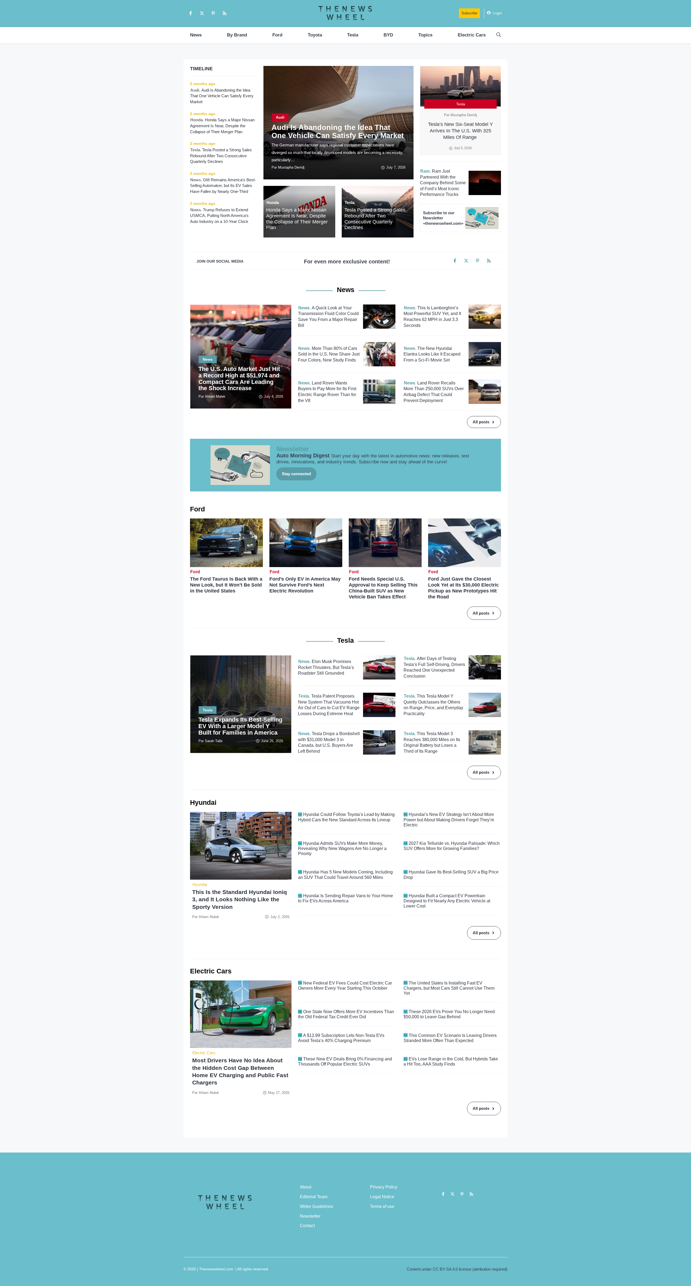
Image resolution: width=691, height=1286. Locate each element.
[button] (498, 35)
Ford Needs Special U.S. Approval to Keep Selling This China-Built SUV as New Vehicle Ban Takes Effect (383, 588)
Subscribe (469, 13)
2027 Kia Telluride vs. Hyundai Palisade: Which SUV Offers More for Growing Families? (452, 846)
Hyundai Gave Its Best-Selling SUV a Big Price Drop (451, 874)
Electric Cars (472, 35)
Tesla (352, 35)
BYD (388, 35)
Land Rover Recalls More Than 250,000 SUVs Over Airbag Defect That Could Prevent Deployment (434, 392)
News (196, 35)
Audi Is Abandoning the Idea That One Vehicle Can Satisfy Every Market (338, 131)
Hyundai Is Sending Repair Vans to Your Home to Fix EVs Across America (345, 898)
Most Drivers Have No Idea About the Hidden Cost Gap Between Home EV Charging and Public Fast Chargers (240, 1071)
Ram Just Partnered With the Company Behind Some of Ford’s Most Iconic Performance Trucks (443, 183)
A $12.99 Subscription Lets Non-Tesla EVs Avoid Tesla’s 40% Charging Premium (341, 1038)
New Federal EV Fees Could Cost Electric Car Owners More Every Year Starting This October (345, 985)
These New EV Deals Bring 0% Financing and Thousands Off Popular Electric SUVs (345, 1061)
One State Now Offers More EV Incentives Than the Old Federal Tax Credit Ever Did (346, 1014)
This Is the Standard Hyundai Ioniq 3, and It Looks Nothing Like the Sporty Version (239, 899)
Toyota (315, 35)
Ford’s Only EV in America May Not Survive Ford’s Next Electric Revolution (305, 585)
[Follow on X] (202, 13)
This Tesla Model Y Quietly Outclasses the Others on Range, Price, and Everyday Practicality (433, 705)
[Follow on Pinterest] (213, 13)
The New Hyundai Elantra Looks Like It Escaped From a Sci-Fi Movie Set (432, 354)
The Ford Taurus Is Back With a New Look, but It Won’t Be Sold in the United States (226, 585)
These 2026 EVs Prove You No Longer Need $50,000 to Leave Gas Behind (449, 1014)
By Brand (237, 35)
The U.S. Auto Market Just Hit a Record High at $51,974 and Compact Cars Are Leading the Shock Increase (239, 378)
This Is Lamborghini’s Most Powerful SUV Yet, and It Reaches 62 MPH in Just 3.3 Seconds (432, 317)
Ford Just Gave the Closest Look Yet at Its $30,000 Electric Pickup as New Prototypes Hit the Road (463, 588)
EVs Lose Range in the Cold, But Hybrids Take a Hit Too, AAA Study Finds (451, 1061)
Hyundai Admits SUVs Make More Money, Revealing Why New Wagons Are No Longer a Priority (342, 848)
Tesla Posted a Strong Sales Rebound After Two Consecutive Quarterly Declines (374, 218)
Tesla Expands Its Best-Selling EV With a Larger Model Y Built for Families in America (240, 726)
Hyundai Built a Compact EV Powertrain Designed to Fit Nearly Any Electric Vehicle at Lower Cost (447, 900)
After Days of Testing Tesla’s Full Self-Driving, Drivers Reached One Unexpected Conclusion (434, 667)
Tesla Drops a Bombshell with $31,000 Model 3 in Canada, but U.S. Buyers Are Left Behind (329, 742)
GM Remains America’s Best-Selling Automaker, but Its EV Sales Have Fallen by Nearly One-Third (223, 186)
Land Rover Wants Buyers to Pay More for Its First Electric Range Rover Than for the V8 (327, 392)
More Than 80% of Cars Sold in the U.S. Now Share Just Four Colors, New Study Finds (329, 354)
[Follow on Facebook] (190, 13)
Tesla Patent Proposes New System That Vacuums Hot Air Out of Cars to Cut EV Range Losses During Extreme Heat (329, 705)
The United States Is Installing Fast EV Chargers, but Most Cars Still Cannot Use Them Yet (449, 988)
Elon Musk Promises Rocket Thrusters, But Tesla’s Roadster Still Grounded (326, 667)
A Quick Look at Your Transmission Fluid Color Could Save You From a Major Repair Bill (328, 317)
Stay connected (296, 473)
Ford (277, 35)
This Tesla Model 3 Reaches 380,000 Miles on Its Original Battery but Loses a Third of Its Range (432, 742)
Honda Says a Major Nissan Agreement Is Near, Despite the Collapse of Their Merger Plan (297, 218)
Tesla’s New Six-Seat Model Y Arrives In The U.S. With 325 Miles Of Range (460, 131)
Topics (425, 35)
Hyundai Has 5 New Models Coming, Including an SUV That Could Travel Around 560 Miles (345, 874)
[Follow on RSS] (224, 13)
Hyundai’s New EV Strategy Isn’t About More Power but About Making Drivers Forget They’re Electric (449, 819)
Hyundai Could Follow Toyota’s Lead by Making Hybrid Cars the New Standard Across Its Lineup (346, 817)
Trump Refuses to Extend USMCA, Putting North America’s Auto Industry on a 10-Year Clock (219, 215)
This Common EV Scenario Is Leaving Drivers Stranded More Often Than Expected (450, 1038)
